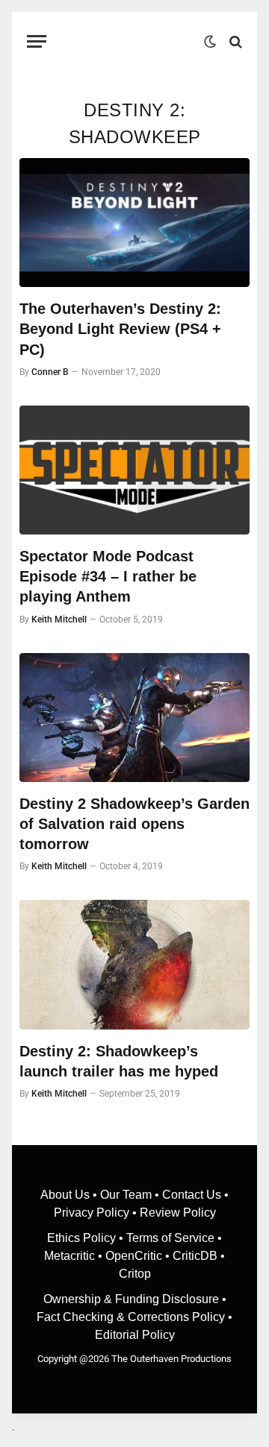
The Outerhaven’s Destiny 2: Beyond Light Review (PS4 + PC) (120, 328)
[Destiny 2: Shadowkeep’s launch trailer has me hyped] (134, 964)
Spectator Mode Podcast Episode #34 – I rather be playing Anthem (108, 576)
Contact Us (191, 1194)
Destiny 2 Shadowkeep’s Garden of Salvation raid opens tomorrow (134, 823)
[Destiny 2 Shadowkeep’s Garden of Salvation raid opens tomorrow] (134, 717)
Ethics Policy (83, 1238)
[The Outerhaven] (129, 41)
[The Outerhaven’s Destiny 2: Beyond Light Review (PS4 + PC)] (134, 222)
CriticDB (195, 1255)
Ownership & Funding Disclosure (132, 1299)
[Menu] (36, 41)
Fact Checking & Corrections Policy (131, 1317)
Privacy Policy (91, 1212)
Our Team (126, 1194)
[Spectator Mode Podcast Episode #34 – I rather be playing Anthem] (134, 470)
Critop (135, 1273)
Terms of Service (170, 1238)
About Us (66, 1194)
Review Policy (178, 1212)
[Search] (234, 41)
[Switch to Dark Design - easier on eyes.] (210, 41)
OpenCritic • (139, 1255)
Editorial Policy (135, 1334)
